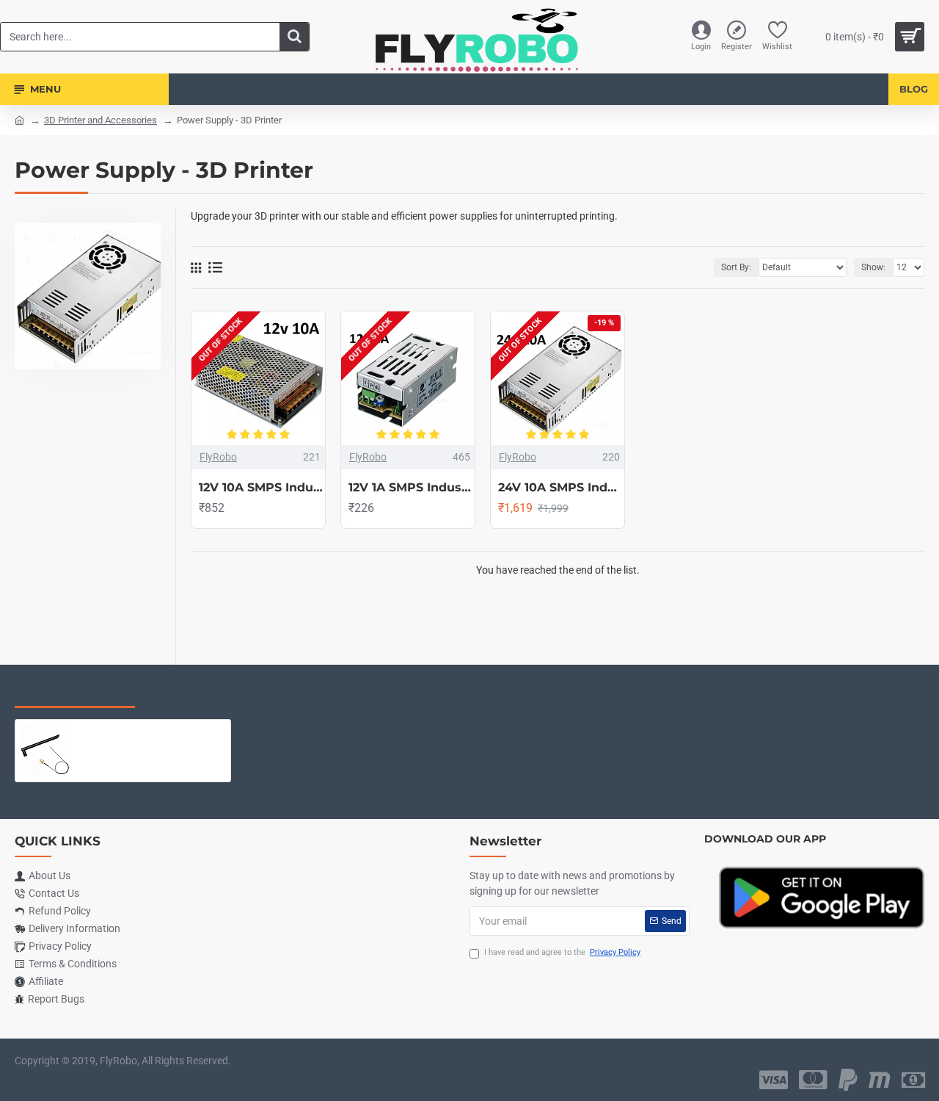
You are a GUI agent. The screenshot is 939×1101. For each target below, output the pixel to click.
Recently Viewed (75, 692)
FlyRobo (218, 457)
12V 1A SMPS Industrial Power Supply (411, 487)
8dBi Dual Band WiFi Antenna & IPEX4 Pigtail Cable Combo (151, 731)
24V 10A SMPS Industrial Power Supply (561, 487)
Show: (873, 267)
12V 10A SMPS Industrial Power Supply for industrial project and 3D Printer (262, 487)
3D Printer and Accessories (100, 120)
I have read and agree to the (562, 952)
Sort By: (736, 267)
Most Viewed (198, 692)
